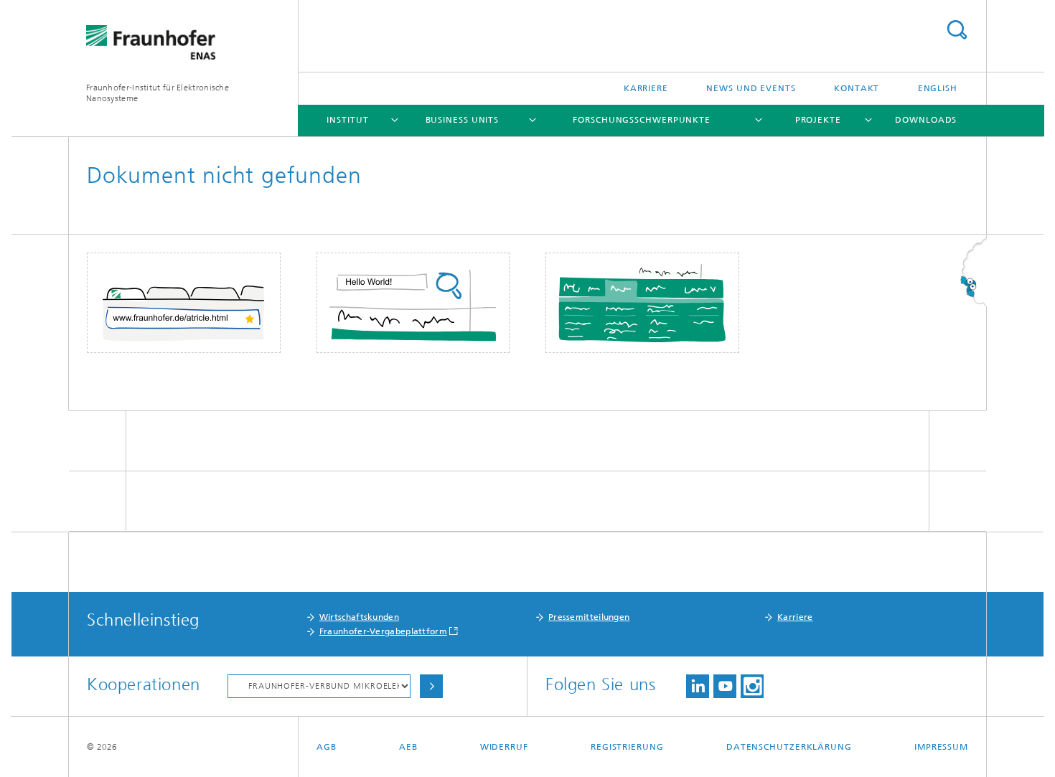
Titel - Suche (956, 30)
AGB (326, 747)
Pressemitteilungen (588, 617)
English (937, 88)
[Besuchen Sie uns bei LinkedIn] (697, 686)
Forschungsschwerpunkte (642, 120)
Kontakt (856, 88)
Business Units (463, 120)
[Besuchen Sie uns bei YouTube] (724, 686)
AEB (408, 747)
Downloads (926, 120)
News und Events (751, 88)
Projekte (818, 120)
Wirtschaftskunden (359, 617)
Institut (347, 120)
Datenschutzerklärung (789, 747)
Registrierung (627, 747)
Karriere (646, 88)
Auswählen (431, 686)
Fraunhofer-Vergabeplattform (383, 631)
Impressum (941, 747)
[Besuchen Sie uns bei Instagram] (752, 686)
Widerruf (504, 747)
